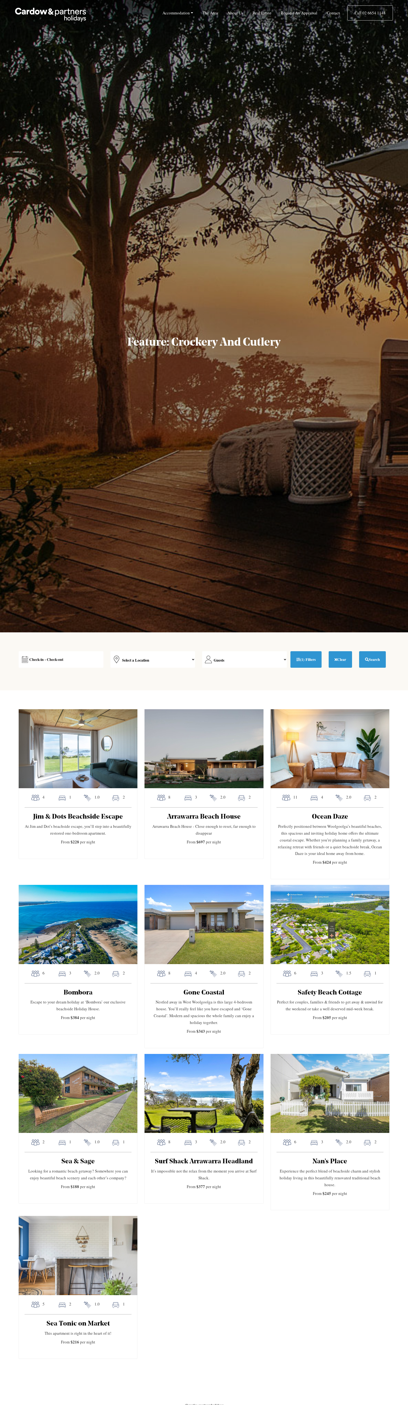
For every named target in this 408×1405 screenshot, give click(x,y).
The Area (210, 13)
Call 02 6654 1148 (370, 13)
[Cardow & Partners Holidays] (50, 15)
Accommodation (176, 13)
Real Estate (262, 13)
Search (374, 659)
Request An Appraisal (299, 13)
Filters (308, 659)
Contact (333, 13)
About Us (235, 13)
